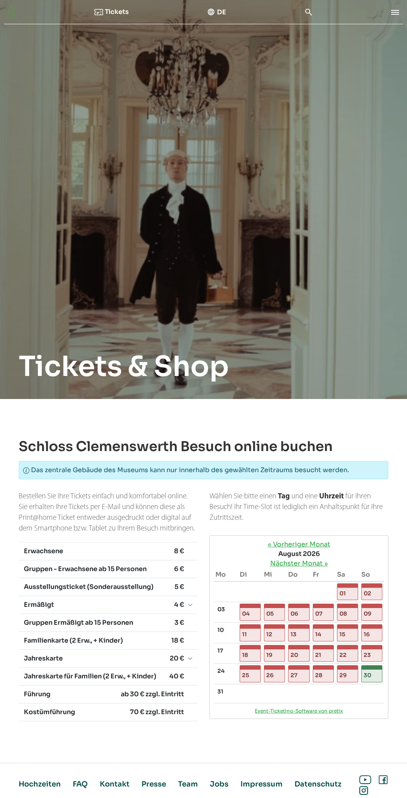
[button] (347, 591)
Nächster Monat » (299, 563)
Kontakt (115, 784)
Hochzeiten (40, 784)
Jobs (219, 784)
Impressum (261, 784)
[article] (298, 627)
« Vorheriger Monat (299, 544)
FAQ (80, 784)
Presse (153, 784)
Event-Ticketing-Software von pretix (299, 711)
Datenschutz (318, 784)
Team (188, 784)
